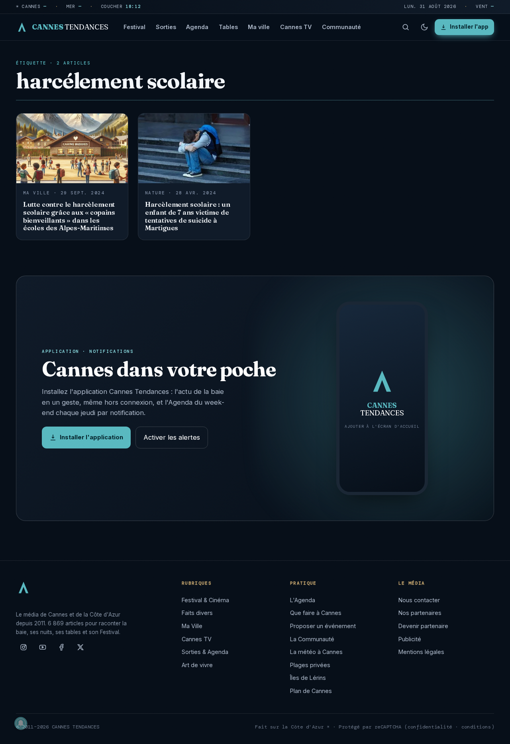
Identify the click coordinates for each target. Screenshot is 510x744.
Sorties (166, 26)
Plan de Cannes (311, 690)
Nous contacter (419, 600)
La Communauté (312, 639)
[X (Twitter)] (80, 650)
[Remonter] (494, 733)
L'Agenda (302, 600)
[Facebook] (61, 650)
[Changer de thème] (424, 27)
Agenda (197, 26)
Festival (134, 26)
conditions (476, 727)
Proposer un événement (323, 626)
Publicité (409, 639)
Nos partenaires (419, 612)
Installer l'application (91, 437)
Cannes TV (296, 26)
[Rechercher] (406, 27)
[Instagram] (23, 650)
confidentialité (430, 727)
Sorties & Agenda (205, 651)
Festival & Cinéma (205, 600)
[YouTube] (42, 650)
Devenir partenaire (423, 626)
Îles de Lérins (308, 677)
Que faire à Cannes (315, 612)
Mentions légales (421, 651)
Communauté (341, 26)
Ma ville (259, 26)
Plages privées (310, 665)
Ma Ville (192, 626)
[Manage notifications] (20, 723)
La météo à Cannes (316, 651)
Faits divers (197, 612)
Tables (228, 26)
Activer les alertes (171, 437)
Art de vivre (197, 665)
